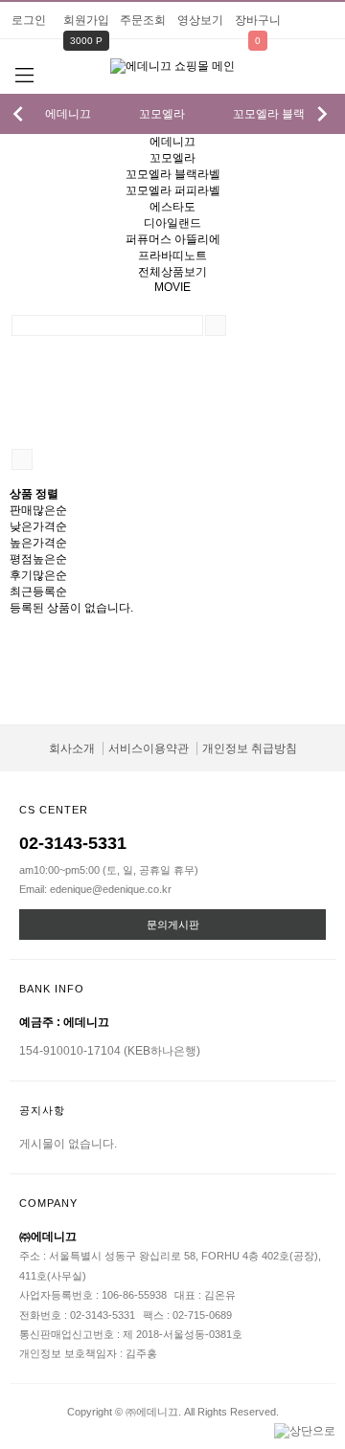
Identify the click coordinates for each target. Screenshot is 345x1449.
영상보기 (200, 20)
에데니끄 (68, 114)
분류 (24, 75)
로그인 (29, 20)
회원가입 (86, 20)
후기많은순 (38, 575)
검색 (321, 77)
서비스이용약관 (148, 748)
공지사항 (42, 1110)
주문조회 (143, 20)
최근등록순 (38, 591)
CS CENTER (53, 809)
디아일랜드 (172, 223)
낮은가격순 (38, 526)
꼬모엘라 (162, 114)
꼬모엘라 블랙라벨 (280, 114)
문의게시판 (173, 924)
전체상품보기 (172, 272)
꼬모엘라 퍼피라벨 (173, 190)
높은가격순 (38, 542)
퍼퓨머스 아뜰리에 (173, 239)
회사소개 (72, 748)
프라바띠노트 (172, 255)
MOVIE (172, 287)
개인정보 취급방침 (249, 748)
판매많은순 (38, 510)
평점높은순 (38, 559)
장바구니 (258, 20)
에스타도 (173, 206)
